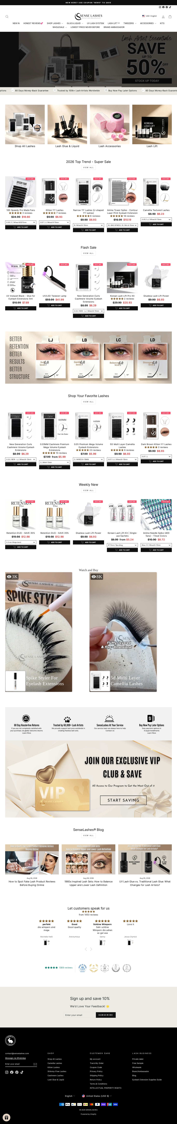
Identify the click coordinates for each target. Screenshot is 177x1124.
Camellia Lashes (55, 1063)
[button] (15, 213)
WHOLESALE (59, 27)
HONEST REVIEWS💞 (33, 23)
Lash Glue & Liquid (56, 1080)
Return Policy (96, 1080)
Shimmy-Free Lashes (57, 1071)
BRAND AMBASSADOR (114, 27)
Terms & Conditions (98, 1084)
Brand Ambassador (140, 1071)
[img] (88, 911)
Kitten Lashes (54, 1067)
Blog (134, 1075)
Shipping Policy (96, 1075)
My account (95, 1059)
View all (88, 167)
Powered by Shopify (88, 1114)
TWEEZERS (128, 23)
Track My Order (97, 1063)
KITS (162, 23)
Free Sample (137, 1063)
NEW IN (16, 23)
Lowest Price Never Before (85, 27)
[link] (88, 358)
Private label (137, 1059)
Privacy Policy (96, 1071)
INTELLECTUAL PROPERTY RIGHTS (105, 1088)
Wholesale (136, 1067)
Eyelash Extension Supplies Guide (147, 1080)
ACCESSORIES (147, 23)
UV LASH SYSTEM (95, 23)
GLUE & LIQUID (74, 23)
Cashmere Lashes (55, 1075)
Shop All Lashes (55, 1059)
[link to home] (88, 16)
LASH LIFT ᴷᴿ (114, 23)
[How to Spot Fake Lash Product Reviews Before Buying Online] (32, 859)
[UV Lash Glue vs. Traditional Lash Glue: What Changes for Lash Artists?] (145, 859)
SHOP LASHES (54, 23)
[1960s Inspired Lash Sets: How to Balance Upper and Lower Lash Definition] (88, 859)
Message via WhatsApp (15, 1058)
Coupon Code (96, 1067)
